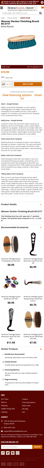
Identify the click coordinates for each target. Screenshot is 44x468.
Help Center (26, 405)
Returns (4, 402)
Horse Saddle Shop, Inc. (22, 8)
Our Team (4, 399)
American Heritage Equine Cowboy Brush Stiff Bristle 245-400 (33, 336)
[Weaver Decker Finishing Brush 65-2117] (22, 49)
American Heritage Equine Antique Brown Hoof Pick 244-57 (33, 298)
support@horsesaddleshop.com (15, 431)
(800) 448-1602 (9, 427)
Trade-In (25, 399)
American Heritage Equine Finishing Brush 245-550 (10, 260)
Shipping (4, 405)
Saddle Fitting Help (8, 409)
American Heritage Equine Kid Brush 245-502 (10, 297)
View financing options (17, 95)
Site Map (25, 409)
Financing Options (28, 402)
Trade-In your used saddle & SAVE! (18, 2)
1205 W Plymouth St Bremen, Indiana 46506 (15, 422)
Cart (23, 412)
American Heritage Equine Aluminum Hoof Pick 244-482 (10, 336)
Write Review (7, 26)
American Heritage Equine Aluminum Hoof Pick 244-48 (33, 261)
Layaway (4, 412)
